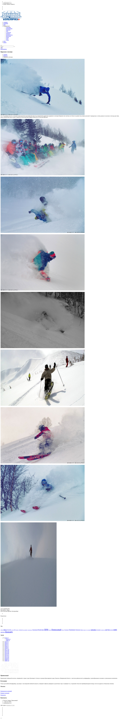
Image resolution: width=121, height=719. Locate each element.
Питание (8, 29)
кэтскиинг (98, 629)
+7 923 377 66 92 (7, 1)
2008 (7, 660)
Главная (5, 54)
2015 (7, 651)
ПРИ (46, 629)
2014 (7, 653)
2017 (7, 649)
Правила (8, 33)
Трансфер (8, 27)
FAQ (7, 38)
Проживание (9, 28)
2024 (7, 643)
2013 (7, 654)
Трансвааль (72, 630)
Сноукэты (8, 32)
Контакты (8, 36)
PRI (14, 629)
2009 (7, 659)
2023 (7, 644)
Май (8, 640)
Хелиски (77, 630)
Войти (4, 42)
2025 (7, 641)
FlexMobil (5, 23)
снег (115, 629)
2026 (7, 638)
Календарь (41, 630)
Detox (7, 40)
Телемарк (66, 629)
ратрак (111, 629)
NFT (4, 24)
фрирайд (9, 632)
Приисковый (56, 630)
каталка (93, 630)
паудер (107, 630)
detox (5, 630)
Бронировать (4, 49)
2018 (7, 648)
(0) (1, 47)
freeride (9, 630)
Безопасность (9, 34)
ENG (4, 41)
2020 (7, 646)
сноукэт (3, 632)
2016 (7, 650)
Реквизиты (3, 695)
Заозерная (35, 630)
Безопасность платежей (6, 691)
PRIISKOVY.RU (11, 705)
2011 (7, 656)
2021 (7, 645)
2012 (7, 655)
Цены (7, 37)
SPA (7, 31)
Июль (8, 639)
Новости (5, 55)
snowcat (21, 629)
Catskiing (5, 22)
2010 (7, 658)
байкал (81, 629)
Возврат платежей (5, 693)
